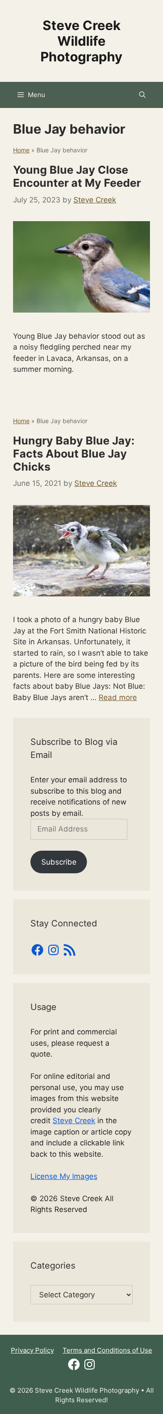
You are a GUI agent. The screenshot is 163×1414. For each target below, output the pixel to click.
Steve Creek (74, 1120)
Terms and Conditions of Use (107, 1350)
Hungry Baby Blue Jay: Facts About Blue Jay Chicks (73, 453)
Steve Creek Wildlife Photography (81, 40)
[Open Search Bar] (142, 95)
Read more (118, 697)
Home (21, 150)
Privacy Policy (32, 1350)
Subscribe (59, 862)
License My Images (63, 1176)
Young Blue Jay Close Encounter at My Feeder (77, 176)
